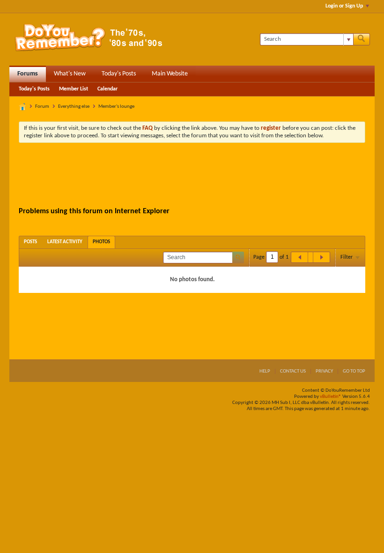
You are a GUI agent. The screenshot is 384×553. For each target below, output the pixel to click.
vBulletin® (330, 396)
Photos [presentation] (101, 242)
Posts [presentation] (30, 242)
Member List (73, 89)
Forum (42, 106)
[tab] (30, 242)
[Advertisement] (192, 176)
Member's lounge (116, 106)
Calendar (107, 89)
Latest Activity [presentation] (64, 242)
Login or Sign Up (344, 6)
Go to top (354, 371)
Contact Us (293, 371)
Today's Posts (119, 73)
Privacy (324, 371)
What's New (70, 73)
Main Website (170, 73)
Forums (27, 73)
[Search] (361, 39)
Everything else (73, 106)
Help (264, 371)
